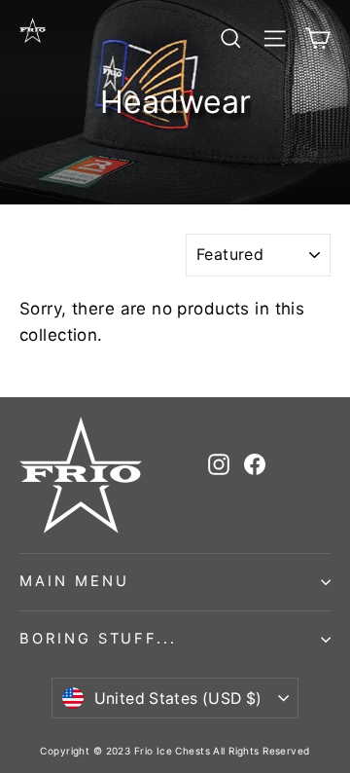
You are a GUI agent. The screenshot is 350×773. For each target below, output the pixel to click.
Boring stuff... (98, 638)
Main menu (73, 581)
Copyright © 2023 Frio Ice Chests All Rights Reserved (174, 750)
